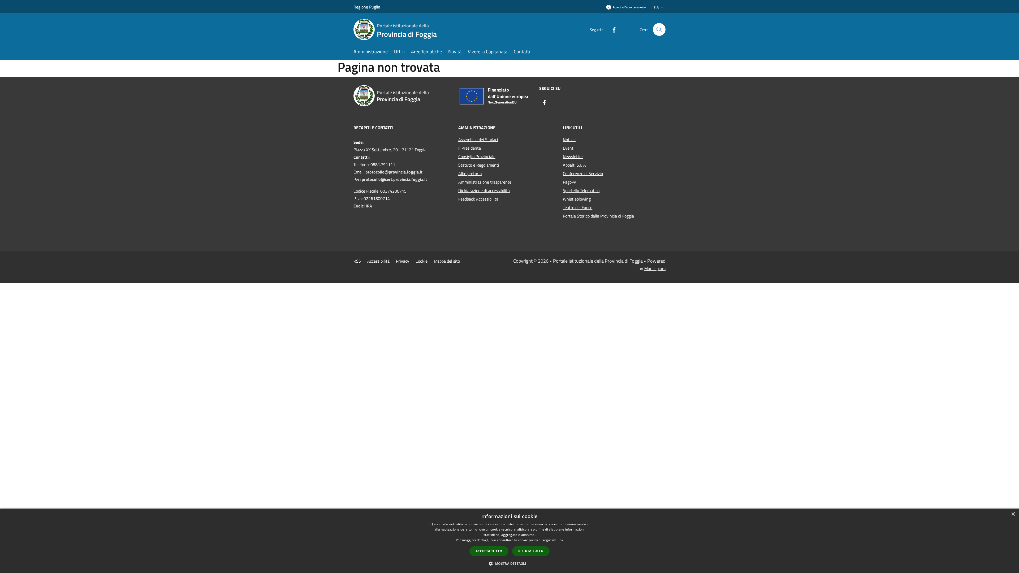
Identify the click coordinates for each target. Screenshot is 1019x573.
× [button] (1013, 514)
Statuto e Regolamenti (478, 165)
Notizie (569, 139)
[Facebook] (612, 29)
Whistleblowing (577, 199)
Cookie (422, 261)
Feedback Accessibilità (478, 199)
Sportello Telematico (581, 190)
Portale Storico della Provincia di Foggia (598, 216)
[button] (509, 563)
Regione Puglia (366, 7)
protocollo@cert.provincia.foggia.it (394, 179)
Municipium (655, 268)
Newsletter (573, 156)
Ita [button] (656, 7)
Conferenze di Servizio (583, 173)
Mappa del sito (447, 261)
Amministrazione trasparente (484, 182)
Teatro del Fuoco (577, 207)
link (560, 540)
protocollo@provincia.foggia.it (393, 172)
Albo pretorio (470, 173)
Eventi (569, 148)
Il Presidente (469, 148)
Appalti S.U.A (574, 165)
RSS (357, 261)
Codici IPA (362, 206)
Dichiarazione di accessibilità (484, 190)
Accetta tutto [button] (489, 551)
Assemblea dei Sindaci (478, 139)
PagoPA (570, 182)
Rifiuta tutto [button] (530, 551)
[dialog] (509, 541)
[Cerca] (659, 29)
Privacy (402, 261)
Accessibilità (378, 261)
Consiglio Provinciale (476, 156)
